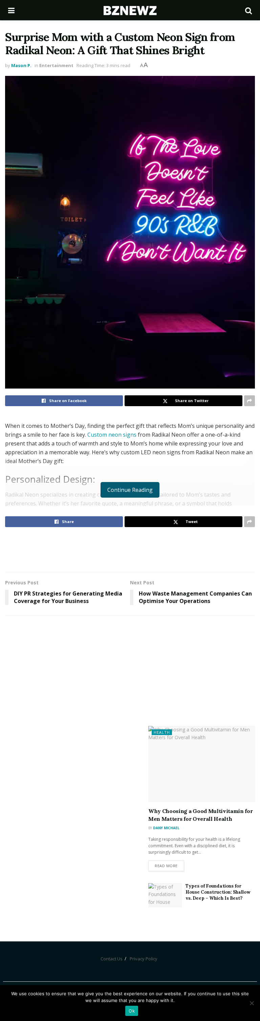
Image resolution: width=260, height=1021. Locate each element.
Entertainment (56, 65)
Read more (166, 865)
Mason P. (21, 65)
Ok (132, 1011)
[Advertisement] (130, 549)
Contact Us (112, 959)
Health (162, 732)
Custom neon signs (112, 434)
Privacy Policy (143, 959)
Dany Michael (166, 828)
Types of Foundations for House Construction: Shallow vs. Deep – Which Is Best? (218, 892)
